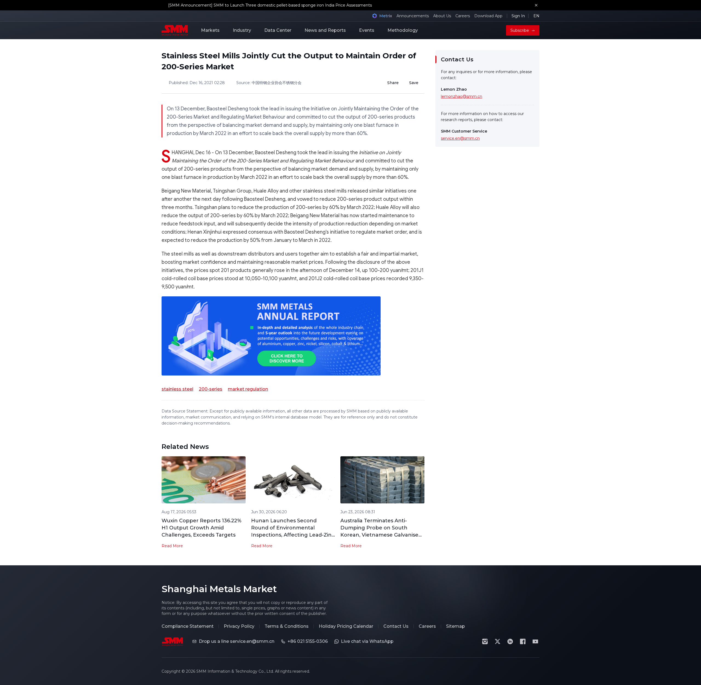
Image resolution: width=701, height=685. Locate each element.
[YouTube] (535, 641)
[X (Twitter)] (497, 641)
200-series (210, 389)
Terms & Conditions (287, 626)
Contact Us (396, 626)
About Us (442, 15)
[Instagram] (485, 641)
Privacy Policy (239, 626)
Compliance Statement (188, 626)
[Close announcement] (536, 5)
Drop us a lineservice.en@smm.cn (236, 641)
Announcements (413, 15)
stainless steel (177, 389)
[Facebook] (523, 641)
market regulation (248, 389)
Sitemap (455, 626)
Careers (462, 15)
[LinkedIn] (510, 641)
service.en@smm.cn (460, 138)
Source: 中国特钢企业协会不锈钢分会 (268, 82)
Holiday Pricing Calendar (346, 626)
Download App (488, 15)
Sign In (518, 15)
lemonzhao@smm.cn (461, 96)
